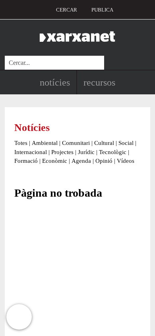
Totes (20, 143)
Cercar (66, 10)
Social (126, 143)
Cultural (104, 143)
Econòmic (54, 161)
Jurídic (86, 152)
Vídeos (125, 161)
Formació (26, 161)
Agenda (81, 161)
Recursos (99, 82)
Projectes (62, 152)
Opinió (103, 161)
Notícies (55, 82)
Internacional (30, 152)
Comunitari (76, 143)
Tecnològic (112, 152)
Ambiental (45, 143)
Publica (102, 10)
